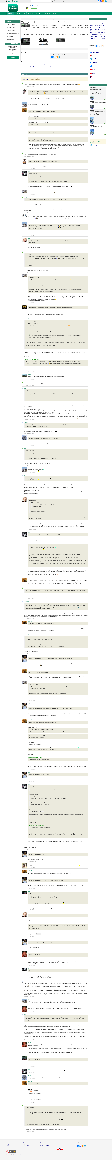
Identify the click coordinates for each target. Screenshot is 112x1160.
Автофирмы (31, 13)
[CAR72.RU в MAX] (101, 1)
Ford (95, 25)
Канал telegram (95, 145)
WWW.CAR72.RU (17, 1154)
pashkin (29, 214)
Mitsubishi (94, 40)
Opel (104, 30)
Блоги (24, 1146)
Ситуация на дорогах (97, 84)
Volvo (100, 22)
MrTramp (29, 951)
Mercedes (92, 30)
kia (104, 36)
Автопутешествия (10, 1146)
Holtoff (29, 238)
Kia (96, 38)
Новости (17, 13)
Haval (100, 23)
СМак (29, 864)
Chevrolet (92, 32)
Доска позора (46, 13)
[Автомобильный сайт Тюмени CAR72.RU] (13, 8)
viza (28, 968)
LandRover (101, 30)
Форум (38, 13)
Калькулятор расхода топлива (13, 33)
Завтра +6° (36, 5)
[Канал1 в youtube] (58, 1149)
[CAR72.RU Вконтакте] (98, 1)
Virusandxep (30, 191)
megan (29, 656)
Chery (104, 27)
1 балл (29, 8)
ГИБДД (94, 22)
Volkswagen (93, 36)
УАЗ (104, 34)
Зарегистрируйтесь (25, 79)
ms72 (25, 388)
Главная (8, 1142)
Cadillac (96, 34)
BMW (99, 38)
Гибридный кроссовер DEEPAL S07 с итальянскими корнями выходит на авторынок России (42, 66)
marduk (29, 374)
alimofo (29, 891)
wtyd (28, 305)
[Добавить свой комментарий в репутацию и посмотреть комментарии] (105, 99)
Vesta (98, 27)
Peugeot (102, 38)
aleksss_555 (30, 109)
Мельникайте (92, 27)
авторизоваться (93, 142)
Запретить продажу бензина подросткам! (33, 69)
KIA (102, 32)
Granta (98, 30)
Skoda (99, 32)
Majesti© (91, 99)
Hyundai (92, 34)
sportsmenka (26, 382)
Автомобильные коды (45, 1145)
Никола (25, 252)
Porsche (97, 22)
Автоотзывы (26, 1145)
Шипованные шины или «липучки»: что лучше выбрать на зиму (37, 64)
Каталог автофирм (27, 1142)
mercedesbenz (98, 25)
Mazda (95, 29)
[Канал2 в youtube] (62, 1149)
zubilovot (26, 422)
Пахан (29, 159)
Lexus (104, 38)
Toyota (92, 38)
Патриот (99, 34)
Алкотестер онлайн (11, 30)
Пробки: (24, 8)
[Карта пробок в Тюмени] (27, 8)
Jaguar (94, 23)
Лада (96, 27)
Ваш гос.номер (10, 36)
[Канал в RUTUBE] (60, 1149)
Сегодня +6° (28, 5)
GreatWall (91, 25)
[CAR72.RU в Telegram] (106, 1)
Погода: (24, 5)
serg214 (29, 89)
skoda (97, 40)
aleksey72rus (26, 588)
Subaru (104, 25)
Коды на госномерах (11, 27)
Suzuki (101, 25)
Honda (99, 29)
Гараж (23, 13)
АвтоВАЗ (103, 29)
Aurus (104, 32)
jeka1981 (29, 436)
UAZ (91, 40)
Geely (97, 23)
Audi (96, 32)
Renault (103, 22)
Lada (101, 27)
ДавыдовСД (26, 153)
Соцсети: (92, 45)
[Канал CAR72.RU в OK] (103, 1)
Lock (28, 102)
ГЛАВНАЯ (11, 13)
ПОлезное (54, 13)
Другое (62, 13)
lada (95, 30)
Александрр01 (27, 83)
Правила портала (10, 39)
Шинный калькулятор (11, 24)
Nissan (103, 24)
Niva (91, 22)
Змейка (29, 171)
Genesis (91, 29)
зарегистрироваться (98, 141)
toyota (101, 36)
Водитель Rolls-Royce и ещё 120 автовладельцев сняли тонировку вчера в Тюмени (41, 71)
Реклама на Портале (44, 1146)
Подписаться (13, 57)
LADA (102, 34)
